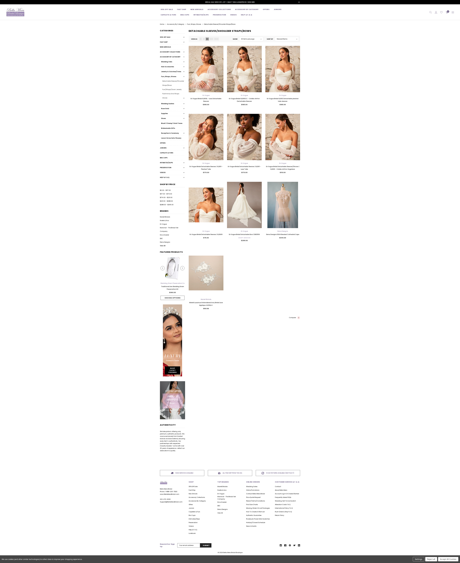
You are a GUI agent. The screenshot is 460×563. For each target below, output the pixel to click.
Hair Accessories (167, 67)
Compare (294, 318)
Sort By (270, 39)
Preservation (219, 15)
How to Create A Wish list (255, 512)
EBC (161, 238)
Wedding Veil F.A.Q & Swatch (285, 501)
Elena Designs (165, 242)
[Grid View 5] (216, 39)
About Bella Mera (281, 490)
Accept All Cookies (448, 559)
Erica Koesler (164, 235)
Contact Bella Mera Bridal (255, 494)
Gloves (164, 98)
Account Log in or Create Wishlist (287, 494)
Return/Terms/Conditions (255, 501)
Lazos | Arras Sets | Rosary (171, 138)
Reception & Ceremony (170, 133)
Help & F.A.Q (246, 15)
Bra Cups (163, 158)
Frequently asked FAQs (283, 497)
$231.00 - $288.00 (166, 201)
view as (194, 39)
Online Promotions (252, 490)
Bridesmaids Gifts (168, 128)
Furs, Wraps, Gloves (168, 76)
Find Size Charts (252, 504)
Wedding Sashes (167, 104)
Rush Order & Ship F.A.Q (283, 512)
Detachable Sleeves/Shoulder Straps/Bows (173, 83)
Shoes (163, 118)
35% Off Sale (167, 9)
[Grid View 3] (207, 39)
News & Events (251, 526)
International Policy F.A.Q (284, 508)
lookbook (192, 533)
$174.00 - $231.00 (166, 197)
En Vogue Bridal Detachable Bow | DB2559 (244, 234)
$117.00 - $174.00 (166, 194)
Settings (418, 559)
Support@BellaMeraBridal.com (171, 502)
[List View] (200, 39)
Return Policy (279, 515)
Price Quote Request (253, 497)
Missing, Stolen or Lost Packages (258, 508)
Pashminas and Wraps (170, 94)
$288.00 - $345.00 (166, 205)
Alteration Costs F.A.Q (282, 504)
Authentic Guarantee (253, 515)
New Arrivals (165, 47)
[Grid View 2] (204, 39)
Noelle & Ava (164, 220)
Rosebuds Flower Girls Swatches (258, 519)
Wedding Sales (251, 486)
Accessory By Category (247, 9)
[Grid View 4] (211, 39)
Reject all (431, 559)
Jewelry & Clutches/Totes (171, 72)
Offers (163, 143)
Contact (278, 486)
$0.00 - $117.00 (165, 190)
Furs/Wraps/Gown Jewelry (172, 89)
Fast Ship (181, 9)
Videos (233, 15)
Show (235, 39)
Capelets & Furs (166, 153)
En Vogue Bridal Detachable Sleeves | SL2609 (206, 234)
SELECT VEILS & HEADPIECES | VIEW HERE (241, 2)
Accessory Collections (219, 9)
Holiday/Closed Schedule (255, 522)
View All (162, 246)
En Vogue (163, 224)
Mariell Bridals (165, 217)
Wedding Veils (166, 62)
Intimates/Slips (201, 15)
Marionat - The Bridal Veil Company (169, 229)
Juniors (278, 9)
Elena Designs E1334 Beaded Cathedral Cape (282, 234)
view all (220, 513)
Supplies (164, 113)
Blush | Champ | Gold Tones (171, 123)
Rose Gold (165, 109)
